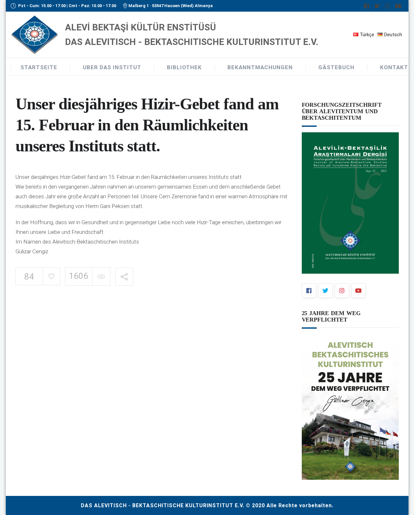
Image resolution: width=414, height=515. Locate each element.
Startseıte (38, 67)
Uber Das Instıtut (112, 67)
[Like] (51, 276)
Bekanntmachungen (260, 67)
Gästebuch (336, 67)
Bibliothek (184, 67)
